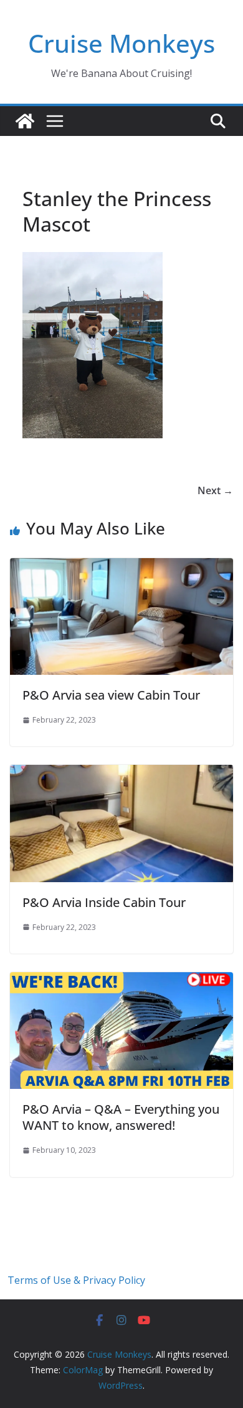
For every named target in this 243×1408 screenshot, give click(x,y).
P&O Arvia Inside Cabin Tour (104, 902)
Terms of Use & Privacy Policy (76, 1280)
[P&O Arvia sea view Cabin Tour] (121, 567)
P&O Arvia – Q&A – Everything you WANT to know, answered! (120, 1117)
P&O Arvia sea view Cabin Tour (111, 695)
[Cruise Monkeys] (25, 121)
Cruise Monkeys (121, 43)
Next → (215, 490)
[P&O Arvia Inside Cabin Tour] (121, 773)
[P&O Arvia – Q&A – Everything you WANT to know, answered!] (121, 981)
